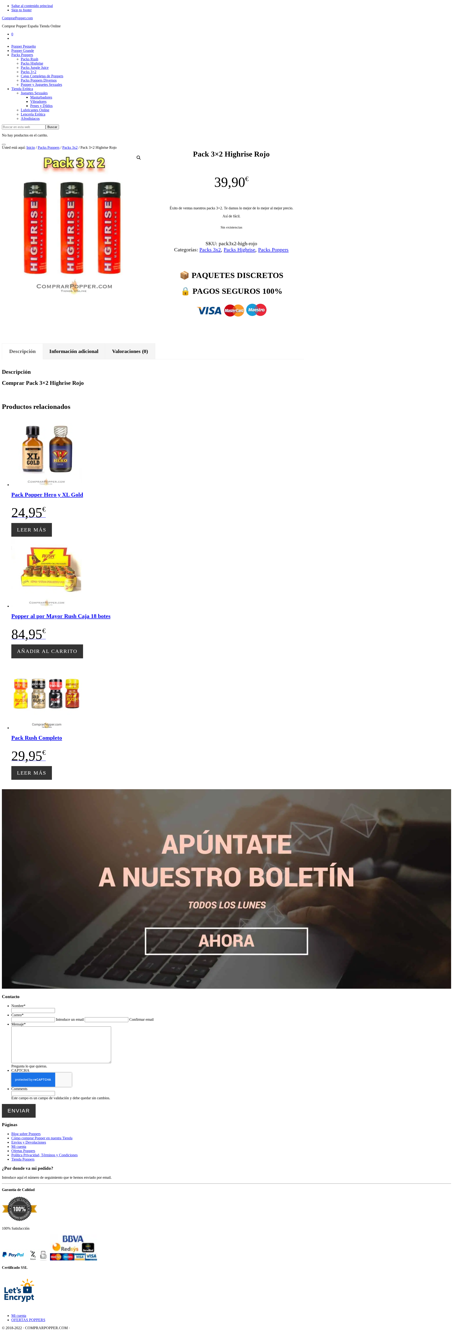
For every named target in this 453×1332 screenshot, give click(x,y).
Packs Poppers (48, 147)
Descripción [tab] (22, 351)
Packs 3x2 (70, 147)
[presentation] (41, 1080)
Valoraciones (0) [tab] (130, 351)
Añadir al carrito (47, 651)
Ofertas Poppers (23, 1151)
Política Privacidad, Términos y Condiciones (44, 1155)
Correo (17, 1015)
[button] (138, 158)
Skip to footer (21, 10)
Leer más (31, 530)
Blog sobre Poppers (26, 1134)
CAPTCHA (20, 1070)
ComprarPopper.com (17, 18)
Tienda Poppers (22, 1159)
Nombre (18, 1006)
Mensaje (18, 1024)
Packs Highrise (239, 250)
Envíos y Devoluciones (28, 1142)
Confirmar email (141, 1019)
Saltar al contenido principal (32, 6)
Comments (19, 1089)
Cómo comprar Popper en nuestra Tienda (41, 1138)
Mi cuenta (18, 1147)
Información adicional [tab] (73, 351)
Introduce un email (70, 1019)
